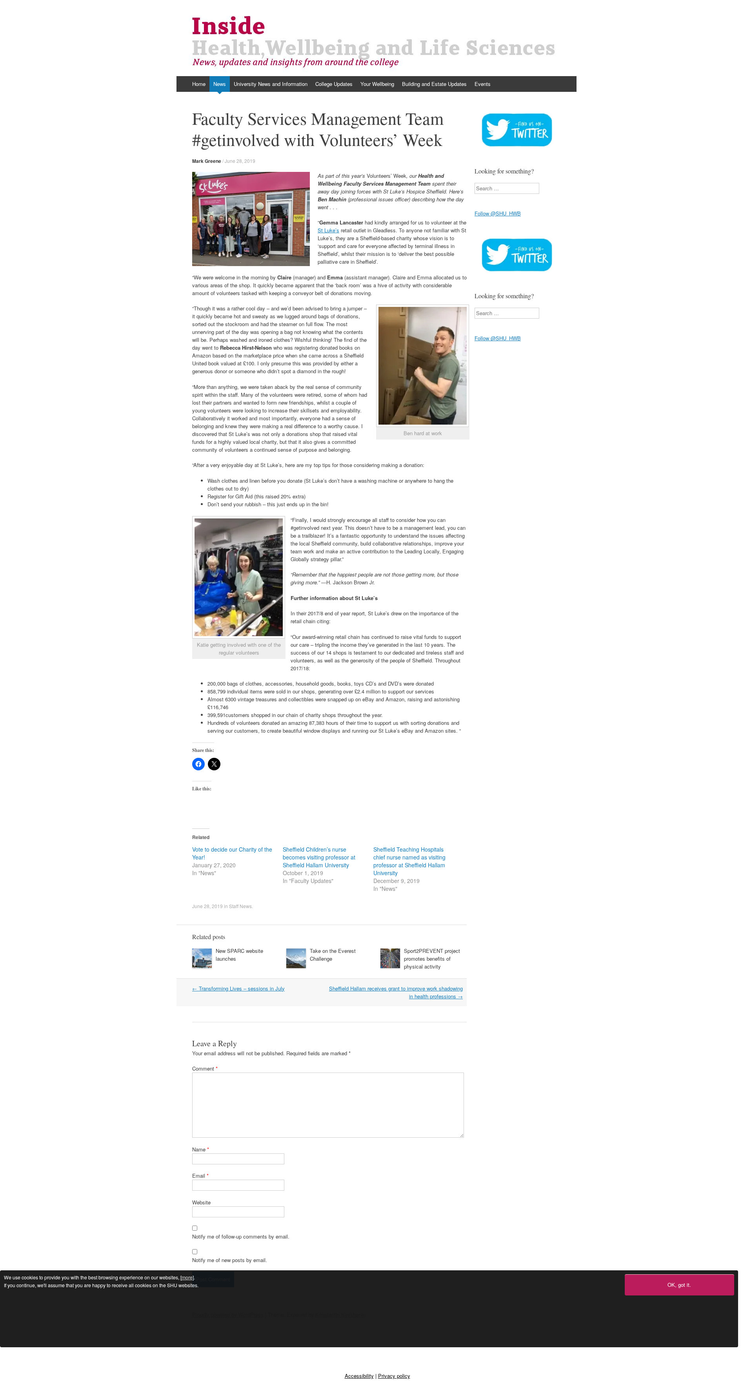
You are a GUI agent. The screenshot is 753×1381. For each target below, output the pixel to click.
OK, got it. (679, 1284)
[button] (251, 219)
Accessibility (359, 1375)
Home (199, 84)
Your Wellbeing (377, 84)
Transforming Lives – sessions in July (238, 988)
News (219, 84)
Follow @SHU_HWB (498, 213)
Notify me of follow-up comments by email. (240, 1236)
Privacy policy (394, 1375)
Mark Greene (206, 160)
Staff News (240, 906)
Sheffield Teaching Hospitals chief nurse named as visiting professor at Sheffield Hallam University (409, 861)
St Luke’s (328, 230)
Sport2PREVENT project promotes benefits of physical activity (432, 958)
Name (200, 1149)
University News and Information (270, 84)
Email (200, 1175)
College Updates (334, 84)
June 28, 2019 (240, 160)
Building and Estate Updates (434, 84)
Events (483, 84)
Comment (205, 1068)
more (187, 1277)
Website (201, 1202)
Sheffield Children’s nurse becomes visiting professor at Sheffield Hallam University (319, 857)
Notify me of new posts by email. (229, 1260)
